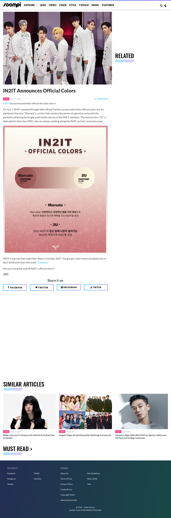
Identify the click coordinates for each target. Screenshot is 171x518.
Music (95, 5)
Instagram (70, 287)
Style (72, 5)
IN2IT (6, 103)
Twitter (43, 287)
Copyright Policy (68, 495)
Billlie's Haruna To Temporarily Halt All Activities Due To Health (29, 436)
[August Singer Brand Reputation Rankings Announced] (85, 411)
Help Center (92, 479)
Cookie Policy (66, 489)
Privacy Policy (67, 484)
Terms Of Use (66, 479)
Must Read (16, 448)
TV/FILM (84, 5)
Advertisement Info (69, 500)
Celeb (62, 5)
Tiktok (96, 287)
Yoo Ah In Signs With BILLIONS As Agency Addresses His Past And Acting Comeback (141, 436)
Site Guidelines (93, 473)
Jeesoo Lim (102, 98)
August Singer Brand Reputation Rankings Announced (85, 435)
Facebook (16, 287)
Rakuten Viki (91, 510)
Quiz (43, 5)
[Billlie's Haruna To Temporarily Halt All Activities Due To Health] (29, 411)
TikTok (36, 473)
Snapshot (43, 262)
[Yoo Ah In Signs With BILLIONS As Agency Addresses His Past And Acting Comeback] (141, 411)
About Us (65, 473)
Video (52, 5)
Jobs (89, 484)
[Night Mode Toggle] (165, 6)
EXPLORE (29, 5)
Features (108, 5)
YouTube (37, 479)
